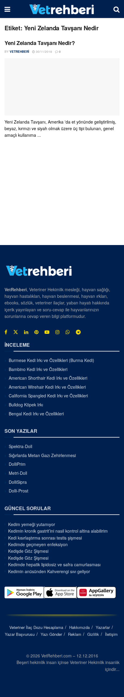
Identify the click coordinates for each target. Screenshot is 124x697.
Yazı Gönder (51, 634)
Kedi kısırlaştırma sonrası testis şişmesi (45, 538)
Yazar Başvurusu (20, 634)
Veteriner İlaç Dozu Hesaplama (36, 627)
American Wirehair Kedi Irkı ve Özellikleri (47, 387)
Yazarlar (103, 627)
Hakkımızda (79, 627)
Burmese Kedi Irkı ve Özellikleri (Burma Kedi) (51, 360)
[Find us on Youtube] (47, 332)
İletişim (111, 634)
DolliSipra (18, 482)
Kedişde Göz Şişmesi (28, 551)
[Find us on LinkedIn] (26, 332)
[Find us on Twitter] (15, 332)
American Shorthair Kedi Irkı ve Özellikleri (48, 378)
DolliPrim (17, 464)
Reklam (74, 634)
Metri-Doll (18, 473)
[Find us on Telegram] (78, 332)
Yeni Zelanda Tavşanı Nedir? (40, 43)
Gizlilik (93, 634)
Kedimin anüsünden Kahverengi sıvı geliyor (49, 571)
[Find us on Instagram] (57, 332)
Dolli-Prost (18, 491)
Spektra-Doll (20, 446)
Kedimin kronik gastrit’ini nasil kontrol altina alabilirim (58, 531)
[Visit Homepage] (62, 9)
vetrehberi (19, 51)
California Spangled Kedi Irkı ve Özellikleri (48, 396)
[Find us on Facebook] (6, 332)
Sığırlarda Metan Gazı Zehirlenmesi (42, 455)
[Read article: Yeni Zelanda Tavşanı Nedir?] (62, 86)
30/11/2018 (43, 51)
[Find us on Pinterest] (36, 332)
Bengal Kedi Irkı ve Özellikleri (36, 414)
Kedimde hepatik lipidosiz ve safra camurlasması (54, 564)
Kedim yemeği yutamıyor (31, 524)
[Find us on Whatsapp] (68, 332)
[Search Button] (116, 9)
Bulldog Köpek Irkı (26, 405)
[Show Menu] (7, 9)
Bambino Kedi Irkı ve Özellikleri (38, 369)
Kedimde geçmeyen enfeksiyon (38, 544)
